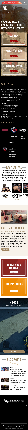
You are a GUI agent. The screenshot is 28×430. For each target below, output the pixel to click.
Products (13, 412)
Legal (14, 415)
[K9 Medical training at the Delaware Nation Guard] (5, 380)
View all (14, 363)
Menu (13, 409)
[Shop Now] (14, 39)
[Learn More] (14, 268)
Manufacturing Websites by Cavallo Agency (14, 428)
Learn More (5, 249)
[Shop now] (14, 69)
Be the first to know (13, 418)
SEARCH (11, 12)
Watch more (14, 351)
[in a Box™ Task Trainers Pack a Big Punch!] (5, 387)
